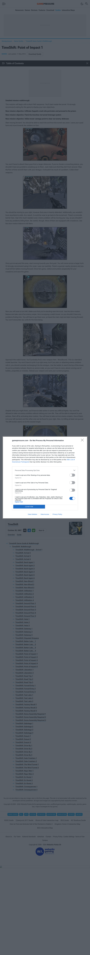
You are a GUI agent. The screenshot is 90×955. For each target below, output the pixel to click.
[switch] (72, 475)
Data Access (45, 514)
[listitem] (45, 470)
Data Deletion (32, 514)
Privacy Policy (57, 514)
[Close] (83, 441)
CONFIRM (29, 507)
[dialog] (45, 477)
